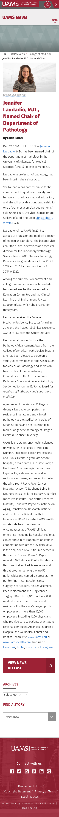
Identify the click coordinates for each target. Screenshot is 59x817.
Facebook (9, 647)
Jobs (39, 786)
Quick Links (55, 4)
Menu (55, 20)
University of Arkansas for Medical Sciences (20, 4)
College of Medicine (39, 54)
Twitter (20, 647)
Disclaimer (25, 786)
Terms (52, 791)
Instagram (46, 647)
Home (4, 54)
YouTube (30, 647)
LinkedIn (42, 771)
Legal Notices (30, 796)
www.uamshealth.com (17, 642)
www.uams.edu (37, 637)
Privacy (39, 791)
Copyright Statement (17, 791)
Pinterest (50, 771)
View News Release (17, 665)
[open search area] (47, 4)
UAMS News (15, 17)
